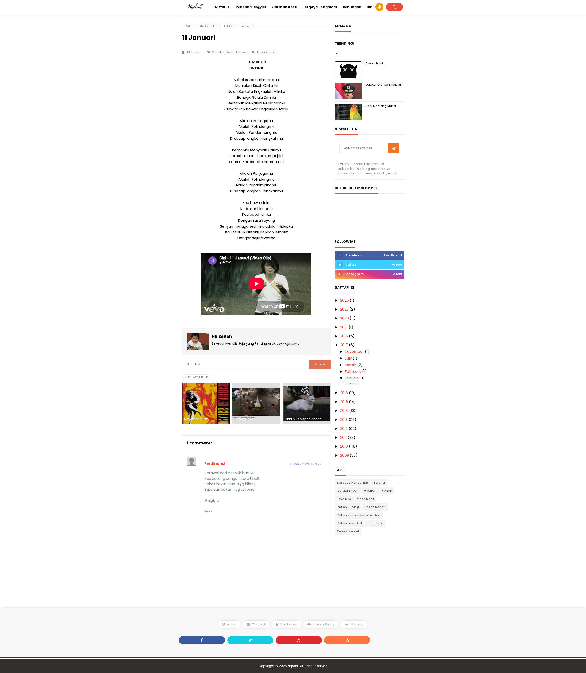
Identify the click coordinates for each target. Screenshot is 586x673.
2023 (345, 309)
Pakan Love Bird (349, 523)
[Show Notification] (379, 7)
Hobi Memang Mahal (381, 106)
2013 (344, 419)
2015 (344, 401)
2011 (344, 437)
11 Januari (350, 383)
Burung (379, 482)
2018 (344, 336)
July (349, 358)
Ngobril (293, 666)
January (352, 378)
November (355, 351)
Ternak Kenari (348, 531)
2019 (344, 327)
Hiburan (242, 52)
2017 (344, 345)
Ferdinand (214, 463)
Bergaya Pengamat (352, 482)
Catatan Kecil (223, 52)
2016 (344, 392)
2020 (345, 318)
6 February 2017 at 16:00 (305, 464)
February (353, 371)
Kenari (387, 490)
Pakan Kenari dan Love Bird (358, 515)
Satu (339, 54)
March (351, 365)
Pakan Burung (348, 507)
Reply (208, 511)
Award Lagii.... (375, 63)
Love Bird (344, 499)
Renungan (376, 523)
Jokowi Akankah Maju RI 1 (384, 84)
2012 (344, 428)
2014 (344, 410)
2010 (344, 446)
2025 (345, 300)
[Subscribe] (393, 148)
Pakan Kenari (374, 507)
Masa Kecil (365, 499)
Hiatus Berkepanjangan (303, 419)
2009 (345, 455)
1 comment (266, 52)
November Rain (196, 419)
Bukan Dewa (244, 419)
